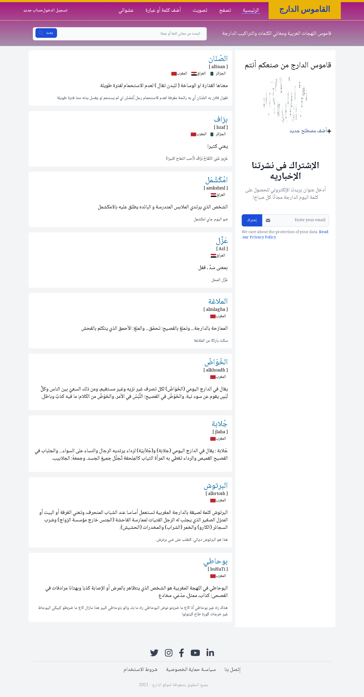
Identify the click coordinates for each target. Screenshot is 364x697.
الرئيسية (251, 10)
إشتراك (252, 220)
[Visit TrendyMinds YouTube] (195, 653)
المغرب (182, 74)
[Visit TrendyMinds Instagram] (168, 653)
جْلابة (220, 424)
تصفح (225, 10)
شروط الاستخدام (140, 669)
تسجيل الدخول (55, 10)
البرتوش (216, 486)
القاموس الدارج (304, 9)
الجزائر (221, 74)
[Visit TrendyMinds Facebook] (181, 653)
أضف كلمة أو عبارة (163, 10)
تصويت (200, 10)
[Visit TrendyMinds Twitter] (154, 653)
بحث (49, 33)
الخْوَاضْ (216, 362)
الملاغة (218, 302)
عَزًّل (222, 241)
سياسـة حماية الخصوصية (191, 669)
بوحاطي (215, 561)
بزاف (221, 120)
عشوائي (126, 10)
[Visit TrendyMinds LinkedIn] (210, 653)
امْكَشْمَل (216, 180)
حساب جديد (33, 10)
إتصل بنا (232, 669)
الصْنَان (218, 59)
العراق (201, 74)
